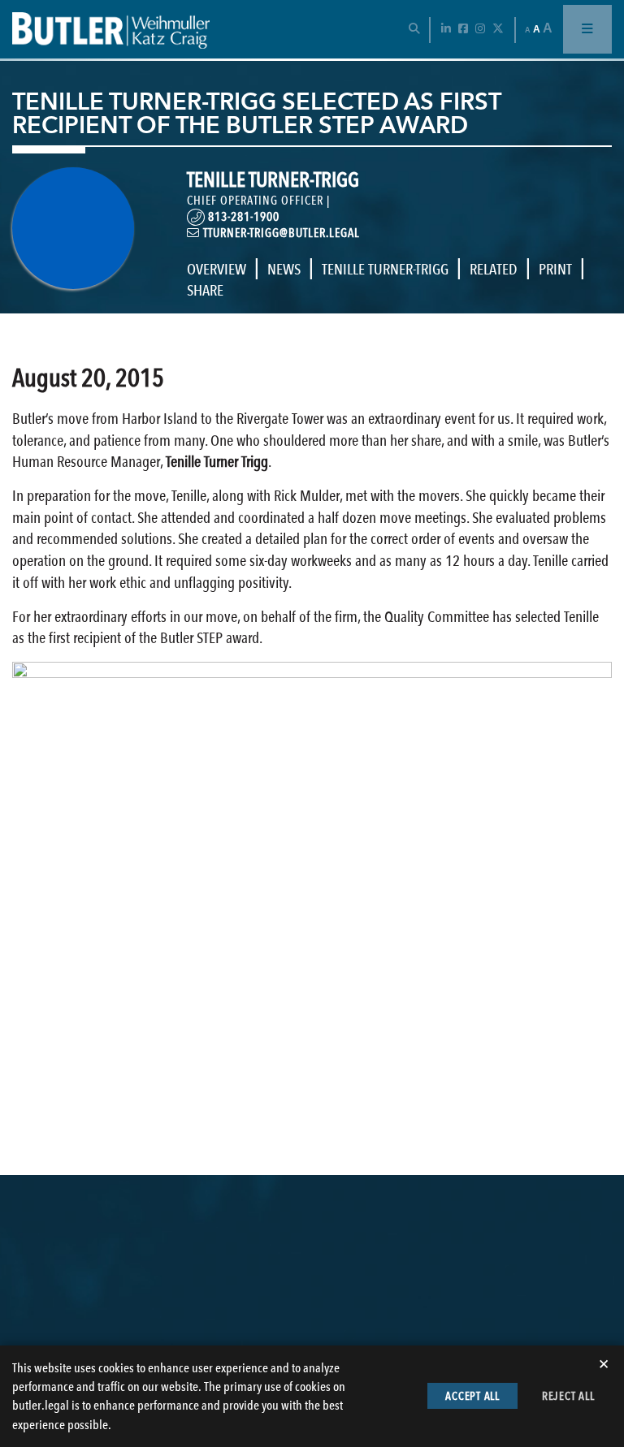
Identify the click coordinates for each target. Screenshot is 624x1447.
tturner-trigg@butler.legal (280, 233)
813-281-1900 (242, 216)
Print (555, 269)
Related (494, 269)
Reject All (568, 1395)
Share (205, 290)
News (284, 269)
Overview (216, 269)
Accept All (472, 1395)
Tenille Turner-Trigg (385, 269)
